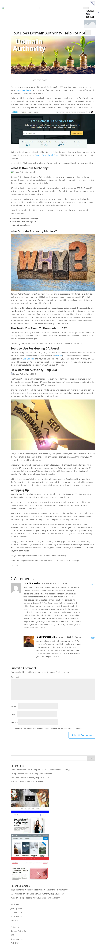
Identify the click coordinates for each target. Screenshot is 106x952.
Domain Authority (23, 90)
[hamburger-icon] (86, 8)
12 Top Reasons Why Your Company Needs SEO (31, 773)
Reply (93, 584)
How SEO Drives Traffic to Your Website (27, 781)
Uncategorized (17, 939)
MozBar (58, 355)
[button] (92, 3)
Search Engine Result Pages (47, 155)
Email (14, 714)
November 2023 (17, 916)
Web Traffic (15, 943)
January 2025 (16, 908)
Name (14, 706)
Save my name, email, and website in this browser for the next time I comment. (48, 728)
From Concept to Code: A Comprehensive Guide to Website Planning (40, 769)
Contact (90, 17)
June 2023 (15, 920)
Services (90, 11)
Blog (88, 14)
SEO (12, 935)
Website (14, 722)
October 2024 (16, 912)
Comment (16, 677)
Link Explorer (28, 359)
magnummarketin (46, 636)
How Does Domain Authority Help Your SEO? (30, 777)
